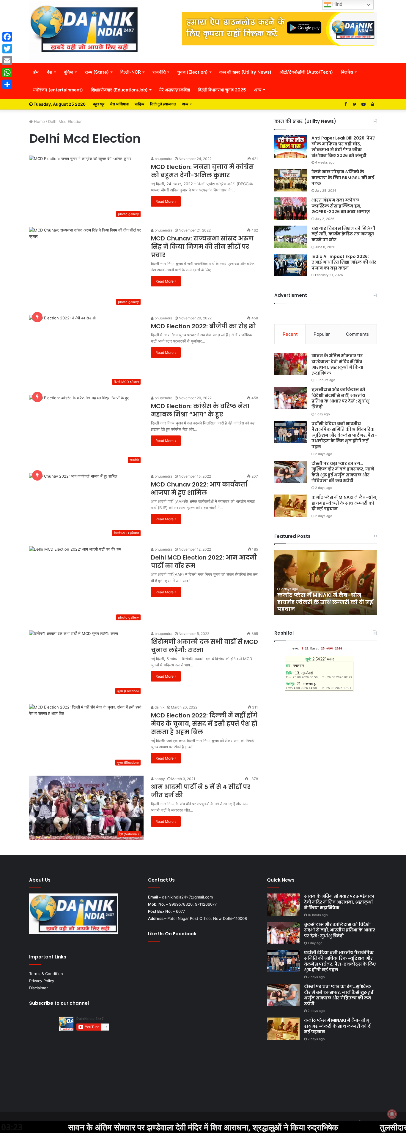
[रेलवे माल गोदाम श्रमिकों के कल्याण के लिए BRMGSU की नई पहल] (290, 180)
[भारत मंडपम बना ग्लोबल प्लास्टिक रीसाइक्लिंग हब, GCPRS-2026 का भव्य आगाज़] (290, 208)
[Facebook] (7, 37)
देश (49, 72)
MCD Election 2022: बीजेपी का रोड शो (203, 326)
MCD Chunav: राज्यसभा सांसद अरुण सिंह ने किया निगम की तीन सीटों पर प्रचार (202, 246)
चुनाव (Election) (192, 72)
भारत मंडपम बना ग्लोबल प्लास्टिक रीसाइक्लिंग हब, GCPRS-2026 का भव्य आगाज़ (340, 206)
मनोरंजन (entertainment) (58, 90)
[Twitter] (7, 49)
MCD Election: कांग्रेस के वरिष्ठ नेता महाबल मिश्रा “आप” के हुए (200, 410)
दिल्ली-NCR (130, 72)
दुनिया (68, 72)
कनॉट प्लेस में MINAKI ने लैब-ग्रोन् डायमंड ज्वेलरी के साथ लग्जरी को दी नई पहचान (344, 503)
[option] (325, 582)
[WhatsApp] (7, 72)
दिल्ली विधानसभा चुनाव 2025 (222, 90)
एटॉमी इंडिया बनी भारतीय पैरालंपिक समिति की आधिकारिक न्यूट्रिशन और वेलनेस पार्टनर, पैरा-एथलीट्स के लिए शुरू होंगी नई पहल (344, 435)
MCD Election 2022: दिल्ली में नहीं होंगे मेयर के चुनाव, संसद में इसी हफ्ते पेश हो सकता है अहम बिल (204, 723)
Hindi (337, 4)
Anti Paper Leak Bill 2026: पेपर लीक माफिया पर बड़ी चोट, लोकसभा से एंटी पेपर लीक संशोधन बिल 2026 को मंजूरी (343, 147)
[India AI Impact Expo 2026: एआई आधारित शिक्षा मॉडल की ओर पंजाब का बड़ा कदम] (290, 265)
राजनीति (159, 72)
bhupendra (163, 158)
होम (36, 72)
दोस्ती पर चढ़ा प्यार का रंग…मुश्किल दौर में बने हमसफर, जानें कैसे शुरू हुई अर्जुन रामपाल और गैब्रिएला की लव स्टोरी (342, 472)
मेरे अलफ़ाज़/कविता (174, 90)
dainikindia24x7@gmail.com (187, 897)
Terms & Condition (46, 973)
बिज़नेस (347, 72)
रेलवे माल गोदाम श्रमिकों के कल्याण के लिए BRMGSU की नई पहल (342, 177)
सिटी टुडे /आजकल (163, 104)
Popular (322, 334)
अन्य (257, 90)
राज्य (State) (97, 72)
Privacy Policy (41, 980)
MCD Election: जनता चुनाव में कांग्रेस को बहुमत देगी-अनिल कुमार (202, 171)
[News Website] (84, 31)
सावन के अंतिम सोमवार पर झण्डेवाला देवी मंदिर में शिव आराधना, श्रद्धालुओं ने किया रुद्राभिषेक (337, 364)
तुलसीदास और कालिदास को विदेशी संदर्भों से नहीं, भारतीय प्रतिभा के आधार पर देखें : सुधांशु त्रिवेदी (340, 398)
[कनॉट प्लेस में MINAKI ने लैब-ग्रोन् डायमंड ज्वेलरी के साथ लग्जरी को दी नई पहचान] (290, 506)
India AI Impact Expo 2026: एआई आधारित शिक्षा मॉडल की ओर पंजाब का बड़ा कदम (343, 262)
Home (39, 121)
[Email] (7, 60)
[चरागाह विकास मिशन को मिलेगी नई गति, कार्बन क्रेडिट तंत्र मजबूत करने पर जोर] (290, 237)
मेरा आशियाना (119, 104)
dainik (159, 707)
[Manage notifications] (392, 1114)
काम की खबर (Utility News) (245, 72)
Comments (357, 334)
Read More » (165, 201)
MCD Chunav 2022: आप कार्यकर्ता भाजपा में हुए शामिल (199, 488)
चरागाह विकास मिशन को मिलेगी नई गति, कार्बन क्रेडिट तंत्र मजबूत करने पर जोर (343, 234)
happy (159, 779)
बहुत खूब (98, 104)
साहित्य (139, 104)
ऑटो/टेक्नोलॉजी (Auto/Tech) (306, 72)
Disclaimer (38, 987)
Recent (290, 334)
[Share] (7, 84)
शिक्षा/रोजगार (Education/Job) (119, 90)
